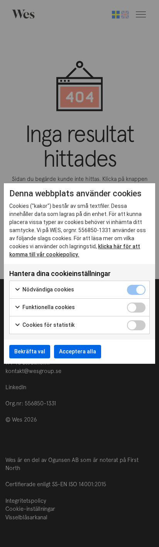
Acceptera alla (77, 351)
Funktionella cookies (48, 307)
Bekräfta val (29, 351)
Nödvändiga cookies (47, 289)
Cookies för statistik (47, 325)
